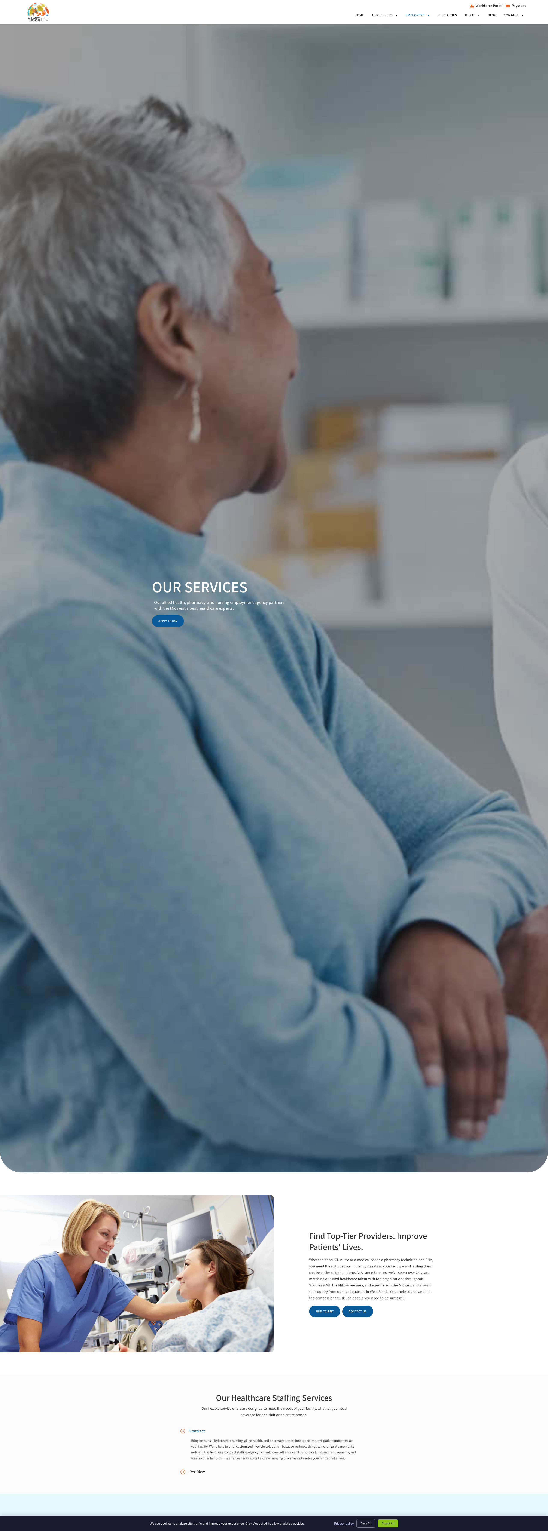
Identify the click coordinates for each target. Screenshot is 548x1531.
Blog (492, 15)
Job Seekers (382, 15)
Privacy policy (344, 1523)
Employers (415, 15)
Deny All (365, 1523)
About (469, 15)
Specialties (447, 15)
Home (359, 15)
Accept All (388, 1523)
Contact (511, 15)
